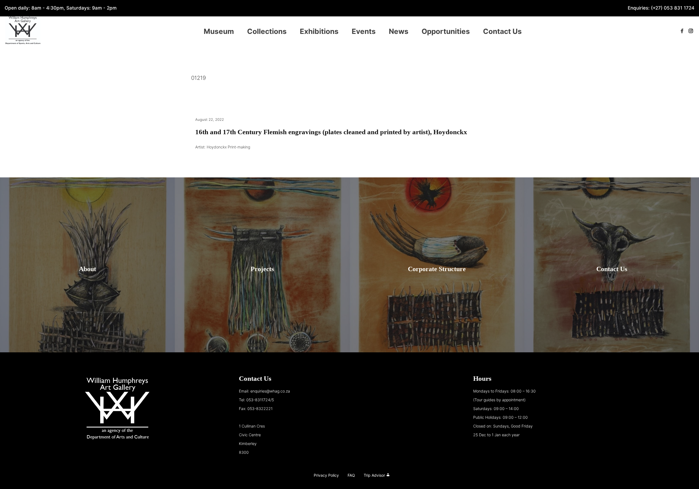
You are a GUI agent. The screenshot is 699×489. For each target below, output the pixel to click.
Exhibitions (319, 31)
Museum (219, 31)
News (398, 31)
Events (364, 31)
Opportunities (446, 31)
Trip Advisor (374, 475)
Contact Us (502, 31)
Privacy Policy (326, 475)
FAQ (351, 475)
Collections (267, 31)
